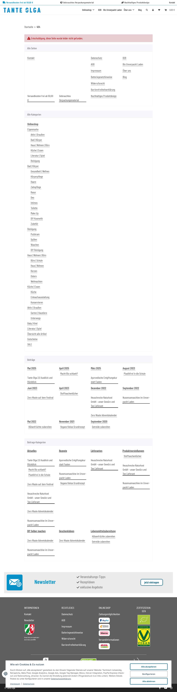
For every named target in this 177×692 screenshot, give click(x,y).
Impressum (15, 684)
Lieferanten (96, 450)
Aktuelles (32, 450)
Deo (32, 197)
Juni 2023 (32, 388)
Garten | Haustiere (39, 312)
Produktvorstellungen (133, 450)
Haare (33, 181)
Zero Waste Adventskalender (104, 415)
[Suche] (147, 10)
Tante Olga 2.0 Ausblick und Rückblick (39, 379)
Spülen (34, 239)
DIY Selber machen (36, 531)
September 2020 (99, 421)
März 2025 (96, 368)
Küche (33, 291)
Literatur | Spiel (38, 155)
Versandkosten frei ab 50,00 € (19, 2)
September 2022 (131, 388)
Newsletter (29, 620)
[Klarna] (104, 633)
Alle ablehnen (148, 681)
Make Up (35, 213)
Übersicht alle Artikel (37, 333)
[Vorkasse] (104, 626)
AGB (92, 64)
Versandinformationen (109, 639)
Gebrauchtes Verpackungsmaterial (78, 2)
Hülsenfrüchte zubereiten (40, 426)
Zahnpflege (36, 187)
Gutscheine (32, 339)
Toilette (34, 208)
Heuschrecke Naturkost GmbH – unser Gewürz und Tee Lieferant (103, 401)
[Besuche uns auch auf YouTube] (165, 688)
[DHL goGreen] (104, 646)
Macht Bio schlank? (69, 373)
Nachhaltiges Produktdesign (136, 2)
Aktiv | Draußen (38, 134)
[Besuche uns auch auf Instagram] (171, 688)
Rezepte (63, 450)
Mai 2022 (31, 421)
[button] (153, 9)
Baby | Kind (32, 323)
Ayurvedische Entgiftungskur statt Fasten (104, 379)
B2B (99, 9)
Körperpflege (37, 176)
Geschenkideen (66, 531)
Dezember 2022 (98, 388)
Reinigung (35, 160)
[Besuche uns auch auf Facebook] (160, 688)
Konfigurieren (148, 674)
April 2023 (64, 388)
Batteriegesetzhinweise (101, 76)
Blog (140, 9)
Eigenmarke (32, 129)
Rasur (33, 192)
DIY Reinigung (37, 249)
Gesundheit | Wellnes (40, 171)
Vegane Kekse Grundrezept (72, 426)
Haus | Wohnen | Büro (40, 145)
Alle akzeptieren (148, 667)
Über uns (127, 70)
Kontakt (172, 2)
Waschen (35, 244)
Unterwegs (36, 318)
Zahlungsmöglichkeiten (109, 614)
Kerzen (34, 270)
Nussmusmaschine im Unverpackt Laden (136, 399)
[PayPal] (104, 620)
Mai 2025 (31, 368)
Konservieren (37, 302)
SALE (29, 344)
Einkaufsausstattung (40, 297)
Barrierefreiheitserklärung (103, 89)
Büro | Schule (37, 260)
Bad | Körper (36, 139)
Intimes (34, 202)
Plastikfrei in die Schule (134, 373)
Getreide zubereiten (101, 426)
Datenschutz (28, 684)
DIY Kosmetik (37, 218)
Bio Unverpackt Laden (112, 9)
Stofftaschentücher (69, 393)
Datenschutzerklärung (61, 679)
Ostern (34, 276)
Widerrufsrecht (98, 83)
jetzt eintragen (151, 582)
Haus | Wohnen (37, 265)
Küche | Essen (37, 150)
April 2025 (64, 368)
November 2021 (66, 421)
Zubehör (34, 223)
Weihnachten (36, 281)
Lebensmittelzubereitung (103, 531)
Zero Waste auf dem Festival (40, 397)
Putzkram (35, 234)
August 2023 (129, 368)
